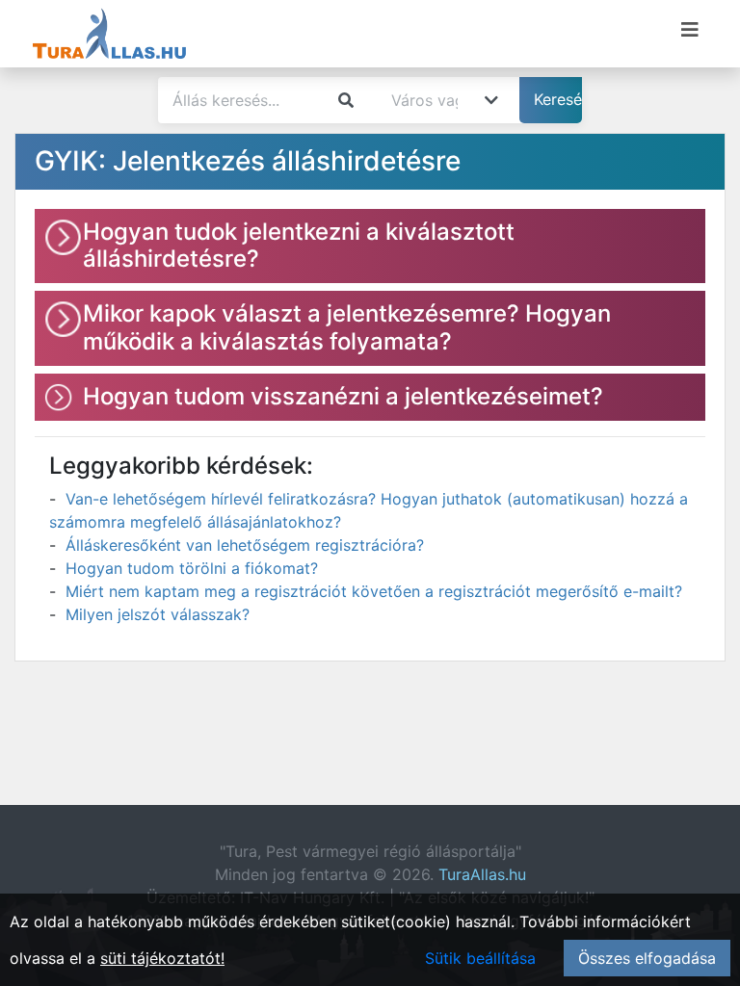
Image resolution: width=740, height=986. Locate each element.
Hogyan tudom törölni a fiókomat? (192, 568)
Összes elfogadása (647, 958)
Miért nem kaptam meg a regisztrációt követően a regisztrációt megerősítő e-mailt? (374, 591)
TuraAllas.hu (482, 874)
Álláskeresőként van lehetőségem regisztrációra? (245, 545)
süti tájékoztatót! (162, 958)
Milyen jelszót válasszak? (158, 614)
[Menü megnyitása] (690, 30)
